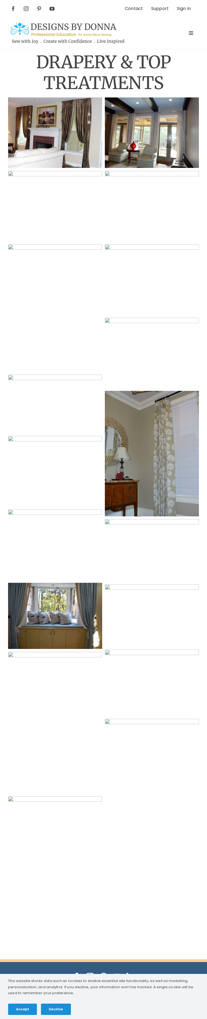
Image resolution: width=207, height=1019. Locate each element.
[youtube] (52, 9)
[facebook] (13, 9)
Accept (22, 1009)
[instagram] (26, 9)
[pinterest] (39, 9)
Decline (56, 1009)
